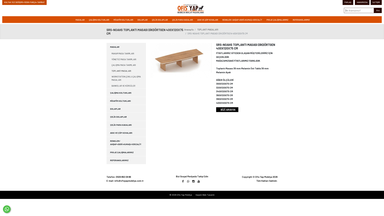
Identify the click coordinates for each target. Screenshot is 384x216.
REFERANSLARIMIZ (301, 19)
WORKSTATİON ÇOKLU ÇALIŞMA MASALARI (126, 78)
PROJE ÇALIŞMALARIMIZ (277, 19)
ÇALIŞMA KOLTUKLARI (99, 19)
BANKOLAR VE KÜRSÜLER (123, 85)
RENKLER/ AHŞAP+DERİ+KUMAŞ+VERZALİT (242, 19)
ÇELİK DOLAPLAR (160, 19)
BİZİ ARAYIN (228, 109)
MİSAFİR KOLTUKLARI (123, 19)
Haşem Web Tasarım (205, 195)
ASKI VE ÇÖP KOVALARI (207, 19)
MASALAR (80, 19)
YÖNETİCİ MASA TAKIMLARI (124, 59)
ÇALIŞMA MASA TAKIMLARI (124, 65)
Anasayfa (189, 29)
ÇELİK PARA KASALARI (182, 19)
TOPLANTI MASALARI (207, 29)
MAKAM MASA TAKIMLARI (123, 53)
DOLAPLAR (143, 19)
